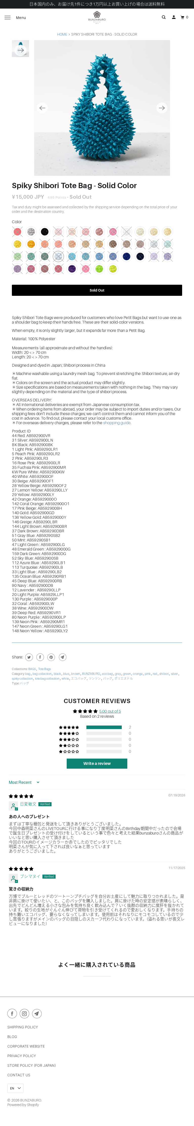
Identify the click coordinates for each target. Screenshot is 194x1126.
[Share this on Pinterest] (50, 657)
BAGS (32, 669)
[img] (21, 796)
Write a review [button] (97, 763)
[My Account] (174, 17)
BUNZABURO (91, 674)
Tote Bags (44, 669)
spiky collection (22, 678)
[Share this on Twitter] (28, 657)
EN (12, 1088)
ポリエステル (123, 678)
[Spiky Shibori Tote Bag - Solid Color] (85, 108)
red (155, 674)
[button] (69, 727)
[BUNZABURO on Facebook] (13, 1014)
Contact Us (18, 1075)
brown (76, 674)
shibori (164, 674)
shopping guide (117, 423)
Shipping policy (22, 1027)
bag (28, 674)
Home (62, 34)
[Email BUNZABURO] (38, 1014)
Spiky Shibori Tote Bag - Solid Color (74, 185)
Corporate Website (26, 1046)
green (127, 674)
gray (118, 674)
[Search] (163, 17)
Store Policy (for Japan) (31, 1065)
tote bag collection (47, 678)
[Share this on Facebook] (39, 657)
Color (17, 222)
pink (148, 674)
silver (175, 674)
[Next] (161, 107)
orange (138, 674)
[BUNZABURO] (97, 17)
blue (66, 674)
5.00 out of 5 (110, 711)
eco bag (107, 674)
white (65, 678)
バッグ (108, 678)
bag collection (42, 674)
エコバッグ (79, 678)
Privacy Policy (21, 1056)
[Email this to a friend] (62, 657)
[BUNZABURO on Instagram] (25, 1014)
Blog (12, 1036)
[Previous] (42, 107)
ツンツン (95, 678)
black (58, 674)
